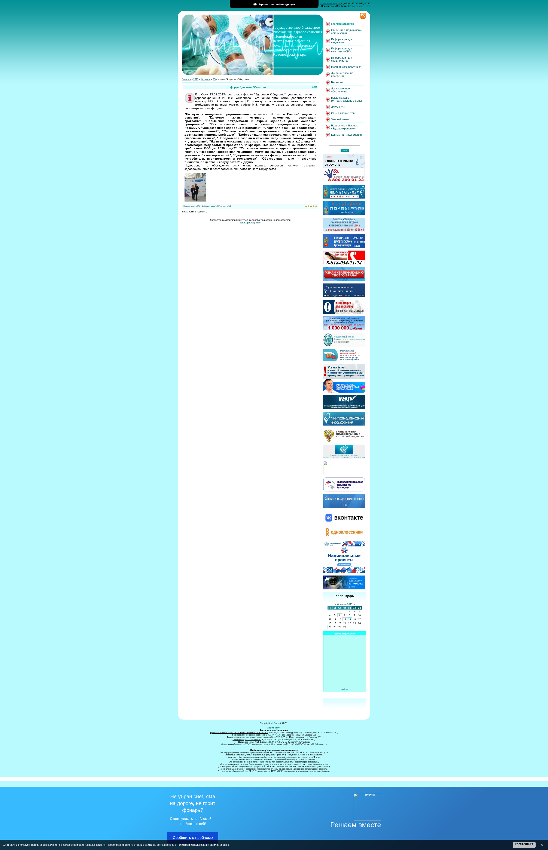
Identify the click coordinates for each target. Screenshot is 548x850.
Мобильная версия (330, 3)
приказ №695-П (243, 744)
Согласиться (524, 844)
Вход (367, 6)
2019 (195, 79)
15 (214, 79)
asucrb (214, 206)
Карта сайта (274, 728)
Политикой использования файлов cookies (203, 844)
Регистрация (356, 6)
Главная (186, 79)
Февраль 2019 (344, 604)
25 (330, 627)
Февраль (205, 79)
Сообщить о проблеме (193, 837)
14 (344, 619)
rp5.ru (344, 689)
